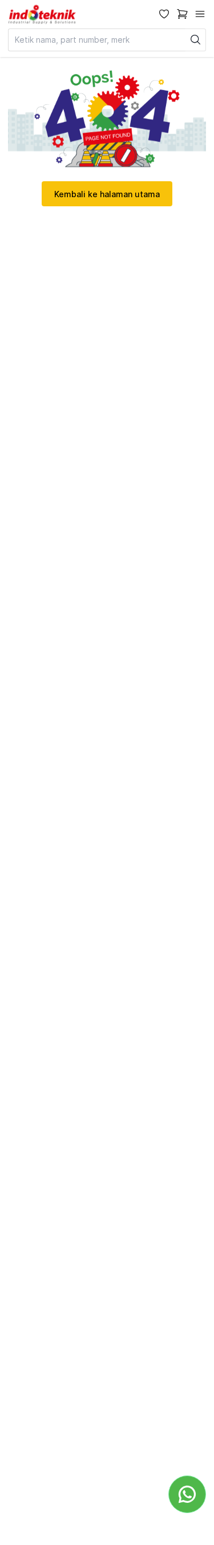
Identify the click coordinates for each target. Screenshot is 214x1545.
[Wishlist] (164, 14)
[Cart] (182, 14)
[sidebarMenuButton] (200, 14)
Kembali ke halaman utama (107, 194)
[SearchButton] (195, 39)
